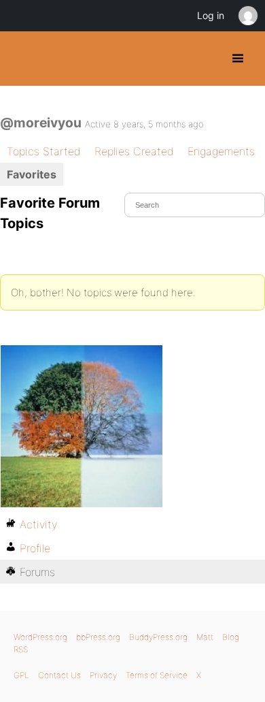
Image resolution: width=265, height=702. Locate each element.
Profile (35, 548)
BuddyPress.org (22, 58)
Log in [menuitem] (210, 15)
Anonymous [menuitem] (247, 15)
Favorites (31, 174)
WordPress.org (40, 637)
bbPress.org (98, 637)
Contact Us (59, 675)
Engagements (221, 151)
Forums (37, 572)
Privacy (103, 675)
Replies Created (134, 151)
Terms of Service (157, 675)
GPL (21, 675)
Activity (38, 524)
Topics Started (44, 151)
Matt (204, 637)
